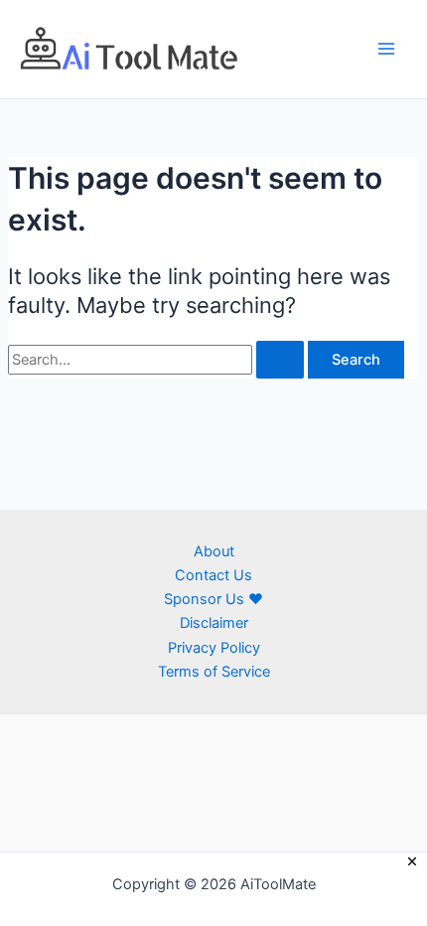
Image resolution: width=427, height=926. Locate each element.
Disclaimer (214, 623)
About (214, 551)
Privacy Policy (214, 648)
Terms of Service (214, 672)
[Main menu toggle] (386, 49)
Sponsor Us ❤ (213, 599)
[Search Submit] (280, 360)
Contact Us (213, 575)
